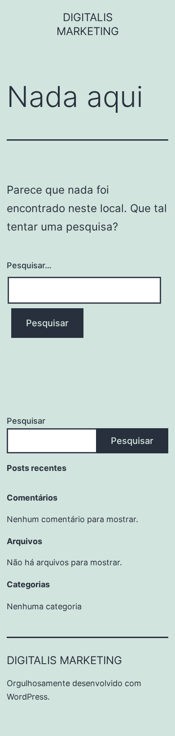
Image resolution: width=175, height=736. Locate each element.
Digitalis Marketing (64, 660)
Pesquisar (26, 421)
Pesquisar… (29, 265)
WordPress (27, 696)
